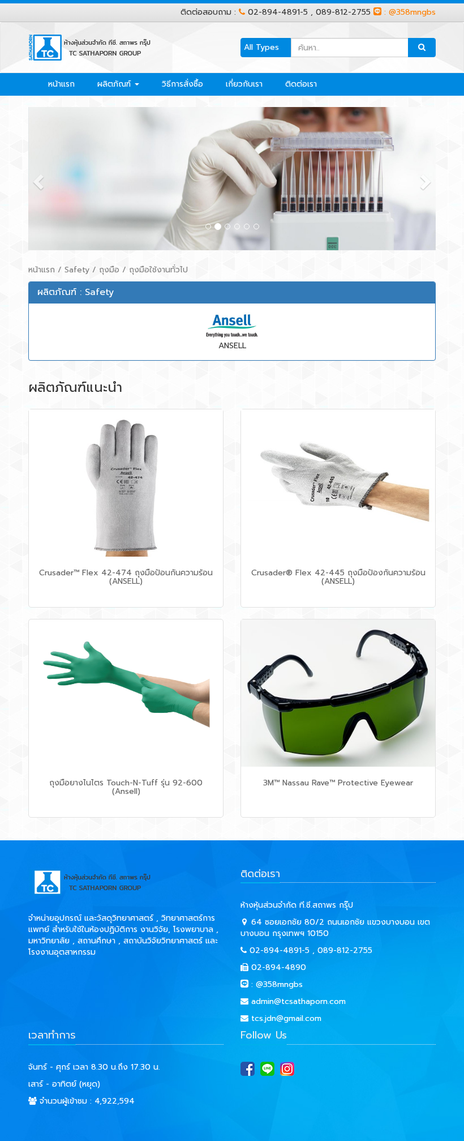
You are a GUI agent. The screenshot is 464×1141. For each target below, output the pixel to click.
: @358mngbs (408, 12)
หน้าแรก (61, 84)
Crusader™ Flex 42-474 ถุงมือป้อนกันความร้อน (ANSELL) (126, 577)
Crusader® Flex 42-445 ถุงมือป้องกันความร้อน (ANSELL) (338, 577)
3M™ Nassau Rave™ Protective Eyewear (338, 783)
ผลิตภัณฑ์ (115, 84)
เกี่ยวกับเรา (244, 84)
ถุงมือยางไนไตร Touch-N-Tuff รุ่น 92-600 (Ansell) (126, 787)
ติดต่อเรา (301, 84)
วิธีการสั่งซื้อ (182, 84)
